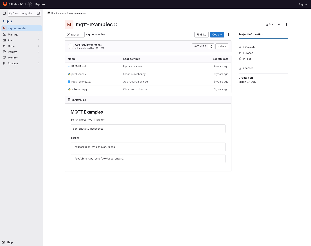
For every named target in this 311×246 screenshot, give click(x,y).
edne (78, 48)
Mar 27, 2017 (97, 48)
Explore (40, 4)
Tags (247, 58)
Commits (249, 47)
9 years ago (221, 66)
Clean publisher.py (134, 74)
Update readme (132, 66)
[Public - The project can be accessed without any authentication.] (115, 24)
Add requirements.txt (88, 44)
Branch (248, 52)
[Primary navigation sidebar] (4, 13)
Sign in (303, 4)
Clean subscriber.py (135, 89)
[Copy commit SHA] (211, 46)
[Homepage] (17, 4)
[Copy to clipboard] (221, 129)
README (248, 68)
